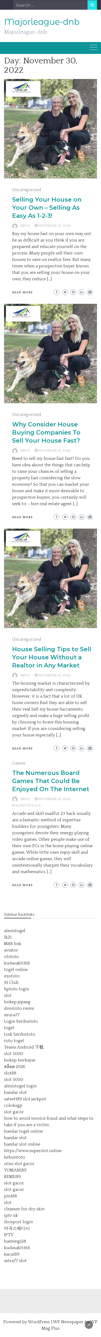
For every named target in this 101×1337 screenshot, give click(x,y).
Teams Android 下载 (24, 1047)
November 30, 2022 (54, 226)
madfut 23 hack (26, 805)
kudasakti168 (17, 963)
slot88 (10, 1073)
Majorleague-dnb (42, 22)
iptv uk (11, 1215)
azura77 (11, 1014)
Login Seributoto (21, 1021)
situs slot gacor (19, 1163)
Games (18, 763)
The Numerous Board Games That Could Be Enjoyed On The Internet (50, 781)
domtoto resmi (19, 1008)
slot (8, 995)
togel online (16, 969)
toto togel (14, 1040)
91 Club (11, 982)
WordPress (39, 1321)
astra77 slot (15, 1260)
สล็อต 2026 (14, 1066)
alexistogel (14, 930)
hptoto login (16, 989)
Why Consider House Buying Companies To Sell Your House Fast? (46, 432)
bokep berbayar (20, 1060)
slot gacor (14, 1111)
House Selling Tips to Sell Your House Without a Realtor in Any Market (51, 657)
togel (9, 1027)
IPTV (8, 1234)
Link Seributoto (19, 1034)
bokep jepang (17, 1002)
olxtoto (11, 956)
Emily (25, 226)
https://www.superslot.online (32, 1150)
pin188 (10, 1196)
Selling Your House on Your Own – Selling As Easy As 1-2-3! (46, 207)
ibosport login (18, 1221)
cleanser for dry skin (24, 1209)
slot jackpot (34, 1099)
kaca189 (11, 1254)
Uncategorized (26, 189)
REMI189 (12, 1176)
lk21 (8, 937)
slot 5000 (13, 1053)
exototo (12, 976)
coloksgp (13, 1105)
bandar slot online (22, 1144)
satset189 (13, 1099)
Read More (22, 292)
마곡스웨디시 (17, 1228)
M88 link (12, 943)
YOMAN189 (15, 1170)
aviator (11, 950)
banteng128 (15, 1241)
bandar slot (15, 1092)
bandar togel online (23, 1131)
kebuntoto (14, 1157)
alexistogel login (20, 1086)
